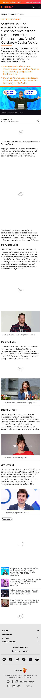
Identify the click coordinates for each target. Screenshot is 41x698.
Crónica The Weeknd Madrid (12, 2)
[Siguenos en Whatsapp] (37, 660)
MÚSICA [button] (5, 631)
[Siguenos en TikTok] (10, 660)
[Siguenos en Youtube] (4, 660)
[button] (38, 120)
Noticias (14, 14)
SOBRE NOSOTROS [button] (9, 641)
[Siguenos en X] (30, 660)
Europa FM (5, 14)
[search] (33, 7)
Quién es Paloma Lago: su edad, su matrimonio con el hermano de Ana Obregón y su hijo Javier (20, 80)
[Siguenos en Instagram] (17, 660)
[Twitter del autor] (11, 120)
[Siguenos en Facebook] (23, 660)
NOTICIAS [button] (5, 638)
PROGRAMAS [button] (7, 634)
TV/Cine (21, 14)
